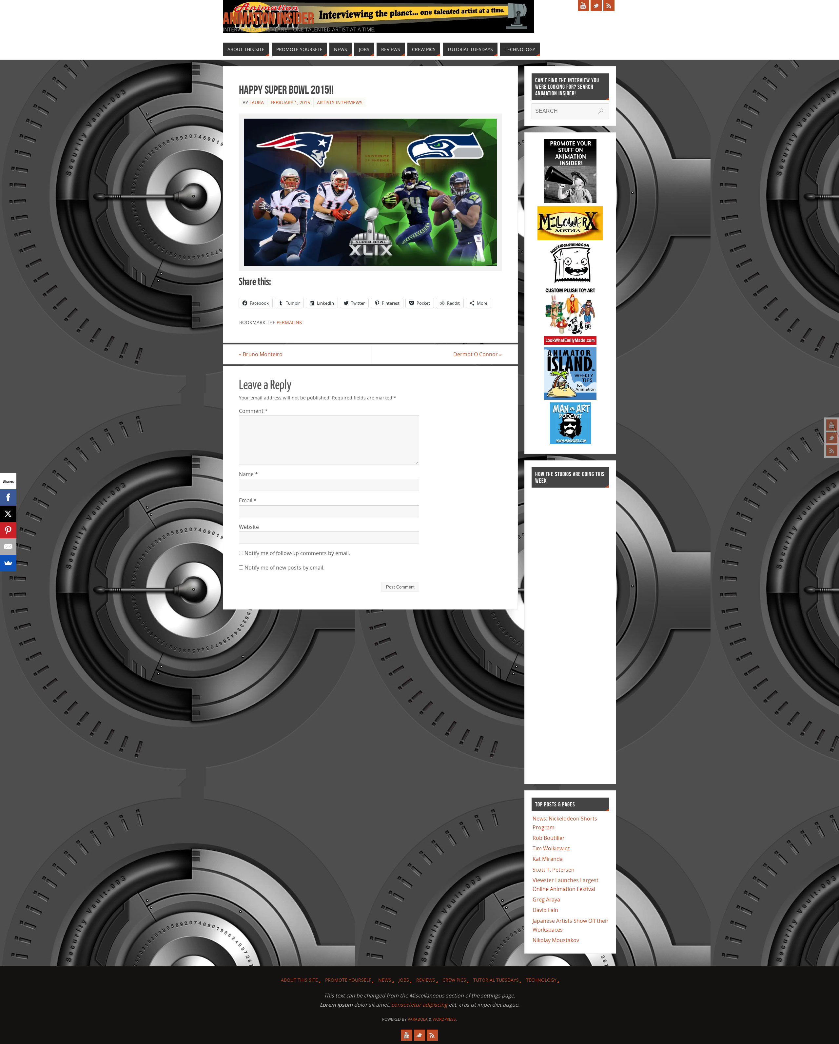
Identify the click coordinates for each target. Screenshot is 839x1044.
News (384, 980)
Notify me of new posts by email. (284, 567)
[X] (8, 514)
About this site (299, 980)
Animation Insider (268, 18)
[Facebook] (8, 497)
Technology (541, 980)
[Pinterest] (8, 530)
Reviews (425, 980)
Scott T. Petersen (554, 869)
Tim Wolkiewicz (551, 848)
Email (248, 500)
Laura (256, 102)
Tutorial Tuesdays (496, 980)
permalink (289, 322)
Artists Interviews (339, 102)
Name (248, 474)
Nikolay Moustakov (556, 940)
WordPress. (445, 1019)
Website (249, 527)
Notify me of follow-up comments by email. (297, 553)
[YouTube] (831, 425)
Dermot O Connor (477, 354)
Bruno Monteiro (261, 354)
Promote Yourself (348, 980)
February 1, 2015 (290, 102)
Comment (253, 411)
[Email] (8, 546)
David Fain (545, 910)
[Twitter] (831, 437)
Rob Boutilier (549, 837)
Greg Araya (546, 899)
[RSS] (831, 450)
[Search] (600, 111)
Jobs (404, 980)
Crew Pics (454, 980)
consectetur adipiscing (419, 1004)
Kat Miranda (548, 858)
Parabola (418, 1019)
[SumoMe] (8, 563)
